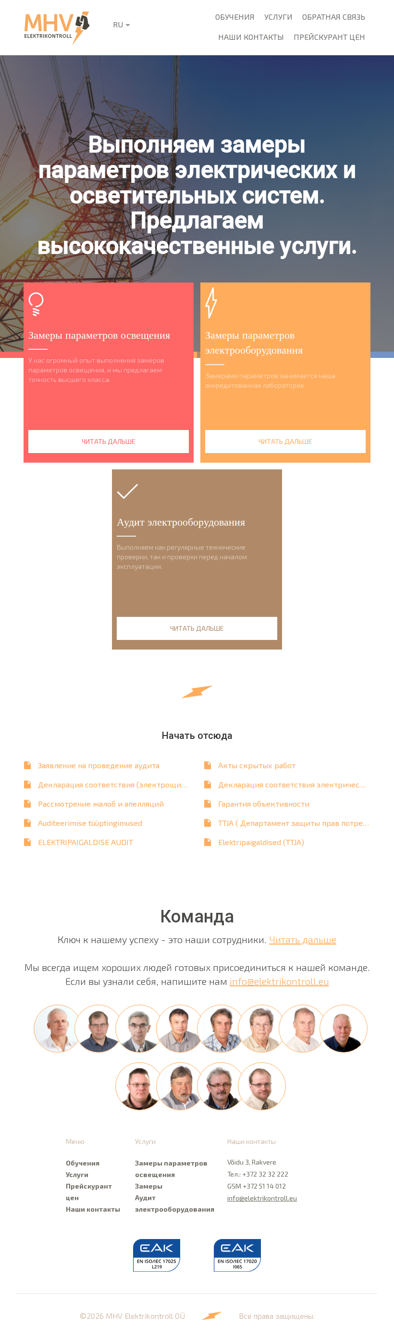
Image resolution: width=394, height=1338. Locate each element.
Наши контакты (251, 36)
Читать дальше (302, 939)
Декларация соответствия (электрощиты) (116, 784)
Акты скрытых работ (257, 765)
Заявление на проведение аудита (99, 765)
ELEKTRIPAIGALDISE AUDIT (85, 842)
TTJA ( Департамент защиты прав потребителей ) (297, 822)
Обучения (235, 16)
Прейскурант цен (329, 36)
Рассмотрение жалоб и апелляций (101, 803)
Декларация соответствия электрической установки (297, 784)
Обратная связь (333, 16)
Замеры (148, 1186)
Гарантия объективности (263, 803)
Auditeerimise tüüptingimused (90, 822)
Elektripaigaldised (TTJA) (261, 842)
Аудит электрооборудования (174, 1203)
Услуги (278, 16)
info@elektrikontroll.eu (279, 981)
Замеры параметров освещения (171, 1168)
